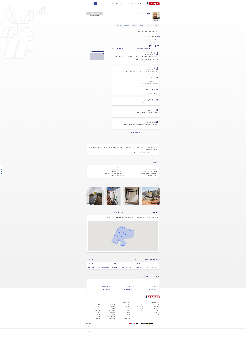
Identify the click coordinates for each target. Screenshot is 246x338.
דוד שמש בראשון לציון (105, 283)
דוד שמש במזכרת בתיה (128, 281)
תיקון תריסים (97, 318)
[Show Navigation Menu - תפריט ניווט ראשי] (87, 3)
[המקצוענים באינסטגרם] (135, 323)
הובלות (128, 314)
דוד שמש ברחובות (106, 286)
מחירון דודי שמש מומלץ (152, 260)
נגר (99, 308)
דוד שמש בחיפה (154, 286)
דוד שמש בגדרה (154, 283)
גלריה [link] (134, 25)
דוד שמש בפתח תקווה (129, 289)
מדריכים (142, 308)
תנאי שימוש (149, 331)
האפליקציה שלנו (156, 308)
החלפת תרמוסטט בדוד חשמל (146, 127)
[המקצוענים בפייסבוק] (132, 323)
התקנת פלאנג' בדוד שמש (152, 267)
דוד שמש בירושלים (153, 289)
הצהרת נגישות (140, 331)
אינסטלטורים (127, 306)
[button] (88, 323)
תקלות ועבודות (141, 310)
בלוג (143, 312)
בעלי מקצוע (157, 7)
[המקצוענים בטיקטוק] (137, 323)
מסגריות (98, 306)
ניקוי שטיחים (97, 310)
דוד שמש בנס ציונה (129, 283)
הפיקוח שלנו (157, 306)
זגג (129, 316)
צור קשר (158, 314)
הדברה (128, 312)
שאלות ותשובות (140, 306)
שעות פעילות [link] (126, 25)
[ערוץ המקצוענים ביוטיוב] (130, 323)
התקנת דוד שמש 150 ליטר (147, 61)
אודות (158, 304)
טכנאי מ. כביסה (112, 310)
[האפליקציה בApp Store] (144, 323)
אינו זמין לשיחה (94, 13)
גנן (129, 308)
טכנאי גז (113, 308)
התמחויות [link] (142, 25)
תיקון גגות (98, 316)
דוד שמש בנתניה (130, 286)
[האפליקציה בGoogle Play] (150, 323)
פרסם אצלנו (157, 312)
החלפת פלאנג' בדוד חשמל (128, 264)
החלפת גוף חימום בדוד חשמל (128, 267)
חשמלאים (113, 306)
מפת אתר (157, 331)
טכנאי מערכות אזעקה (110, 316)
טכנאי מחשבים (112, 314)
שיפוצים (98, 314)
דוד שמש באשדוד (154, 281)
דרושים (158, 310)
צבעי (99, 312)
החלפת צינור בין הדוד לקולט (146, 115)
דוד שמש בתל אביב (105, 289)
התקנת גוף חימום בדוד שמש (104, 264)
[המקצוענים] (153, 3)
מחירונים (142, 304)
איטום (129, 304)
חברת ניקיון (112, 304)
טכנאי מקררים (112, 318)
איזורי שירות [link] (119, 25)
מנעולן (99, 304)
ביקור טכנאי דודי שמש (153, 264)
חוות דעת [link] (156, 25)
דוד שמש (152, 7)
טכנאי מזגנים (112, 312)
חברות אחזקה (127, 318)
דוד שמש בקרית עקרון (105, 281)
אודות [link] (149, 25)
